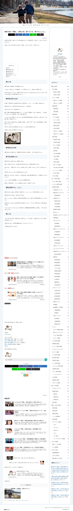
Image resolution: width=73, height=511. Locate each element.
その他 (6, 346)
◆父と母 (8, 67)
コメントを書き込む (25, 485)
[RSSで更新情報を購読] (27, 375)
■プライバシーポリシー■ (65, 507)
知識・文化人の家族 (9, 342)
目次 (10, 65)
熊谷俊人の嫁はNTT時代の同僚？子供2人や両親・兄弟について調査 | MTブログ (60, 472)
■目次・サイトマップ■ (49, 507)
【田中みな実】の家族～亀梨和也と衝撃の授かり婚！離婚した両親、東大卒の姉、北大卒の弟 (59, 478)
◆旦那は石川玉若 (9, 71)
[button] (40, 34)
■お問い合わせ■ (57, 507)
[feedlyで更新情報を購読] (25, 375)
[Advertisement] (26, 54)
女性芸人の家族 (8, 303)
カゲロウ (60, 53)
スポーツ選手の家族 (9, 340)
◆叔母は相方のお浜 (10, 69)
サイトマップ (7, 334)
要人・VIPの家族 (8, 344)
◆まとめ (8, 76)
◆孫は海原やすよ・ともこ (11, 74)
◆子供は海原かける (10, 73)
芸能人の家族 (7, 339)
